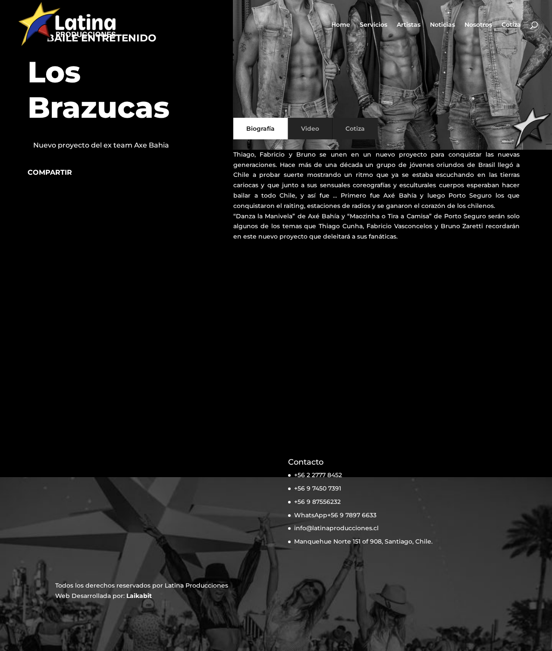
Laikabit (139, 596)
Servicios (373, 25)
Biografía (260, 128)
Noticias (442, 25)
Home (340, 25)
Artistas (408, 25)
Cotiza (511, 25)
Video (310, 128)
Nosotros (478, 25)
